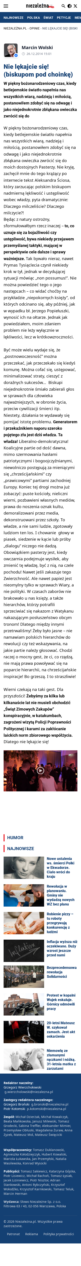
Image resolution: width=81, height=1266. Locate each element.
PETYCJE (64, 17)
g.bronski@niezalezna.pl (49, 1104)
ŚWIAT (48, 17)
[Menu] (6, 6)
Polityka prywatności (58, 1234)
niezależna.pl (15, 28)
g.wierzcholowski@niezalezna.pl (28, 1092)
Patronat (13, 1234)
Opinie (34, 28)
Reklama (31, 1234)
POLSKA (33, 17)
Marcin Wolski (37, 47)
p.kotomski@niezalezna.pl (46, 1109)
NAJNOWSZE (14, 17)
